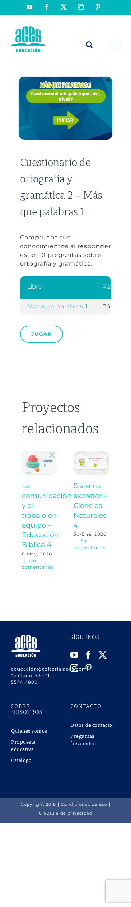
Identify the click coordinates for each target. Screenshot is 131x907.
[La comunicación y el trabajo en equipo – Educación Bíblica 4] (39, 454)
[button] (27, 510)
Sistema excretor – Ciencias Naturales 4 (91, 505)
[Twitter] (103, 655)
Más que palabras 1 (57, 306)
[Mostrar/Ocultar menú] (114, 45)
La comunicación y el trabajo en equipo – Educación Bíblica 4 (47, 515)
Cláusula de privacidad (65, 813)
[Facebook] (88, 655)
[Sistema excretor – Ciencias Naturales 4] (91, 454)
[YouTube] (74, 655)
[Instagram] (74, 668)
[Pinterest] (88, 668)
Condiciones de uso (84, 804)
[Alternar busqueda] (89, 44)
